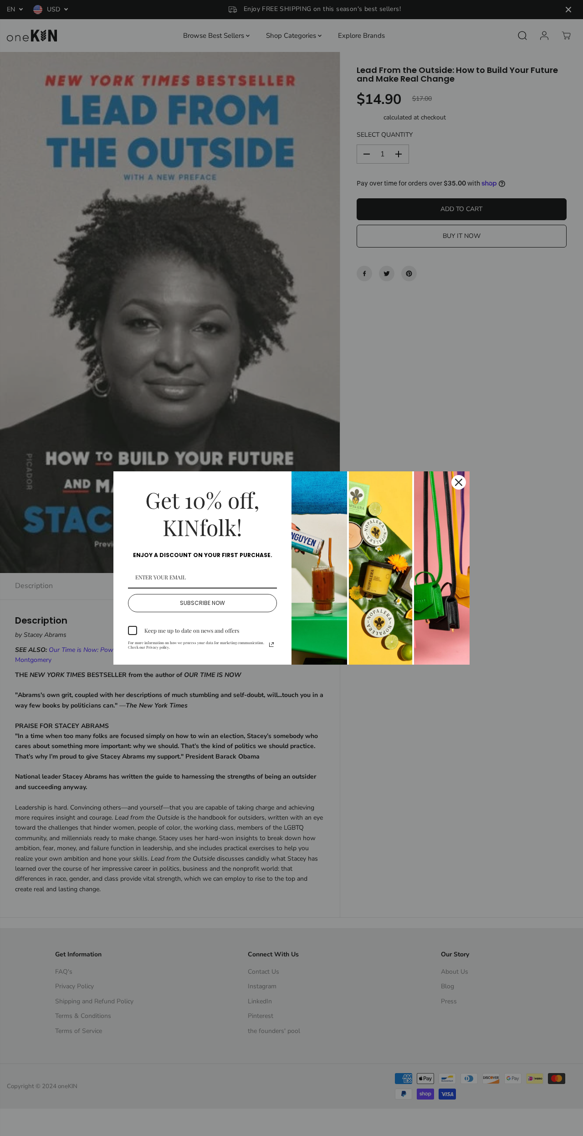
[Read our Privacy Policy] (271, 644)
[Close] (459, 482)
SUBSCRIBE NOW (202, 603)
